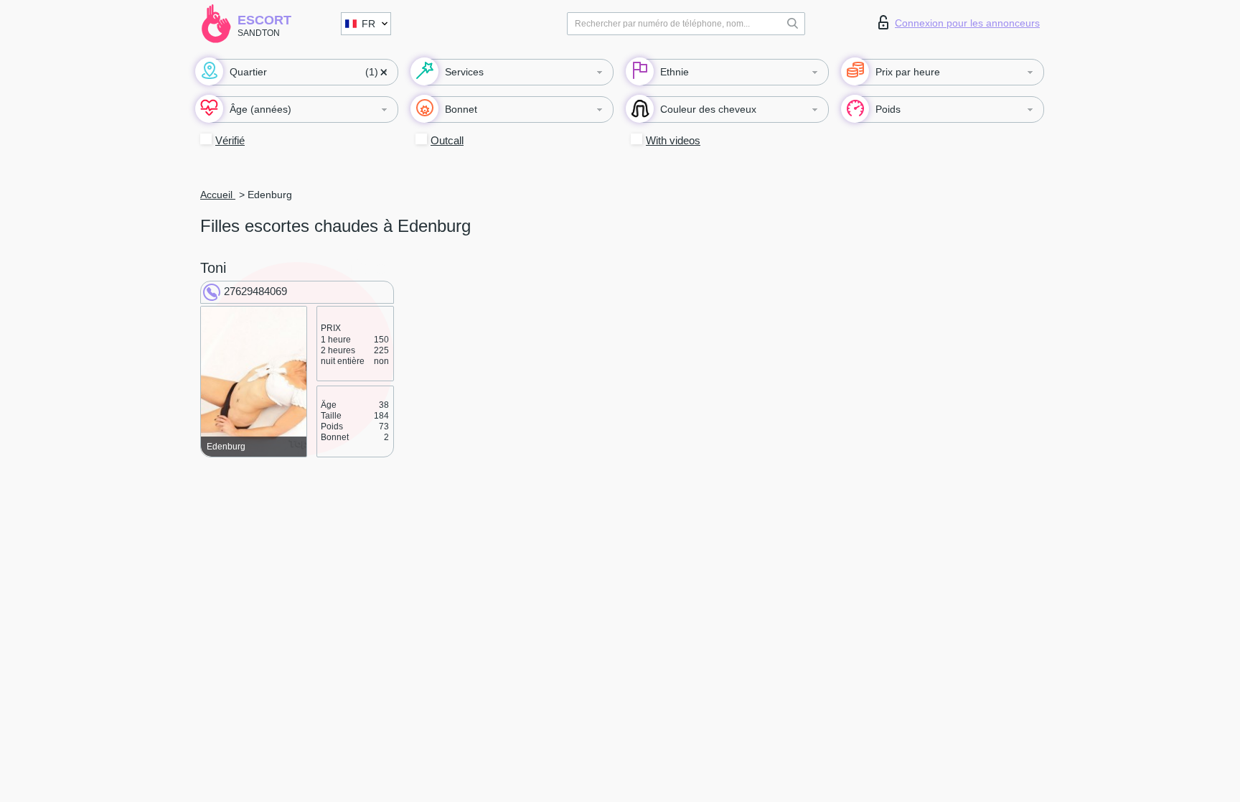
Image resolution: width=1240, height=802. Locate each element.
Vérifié (230, 140)
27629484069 (255, 291)
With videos (673, 140)
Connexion (967, 23)
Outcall (447, 140)
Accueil (217, 194)
